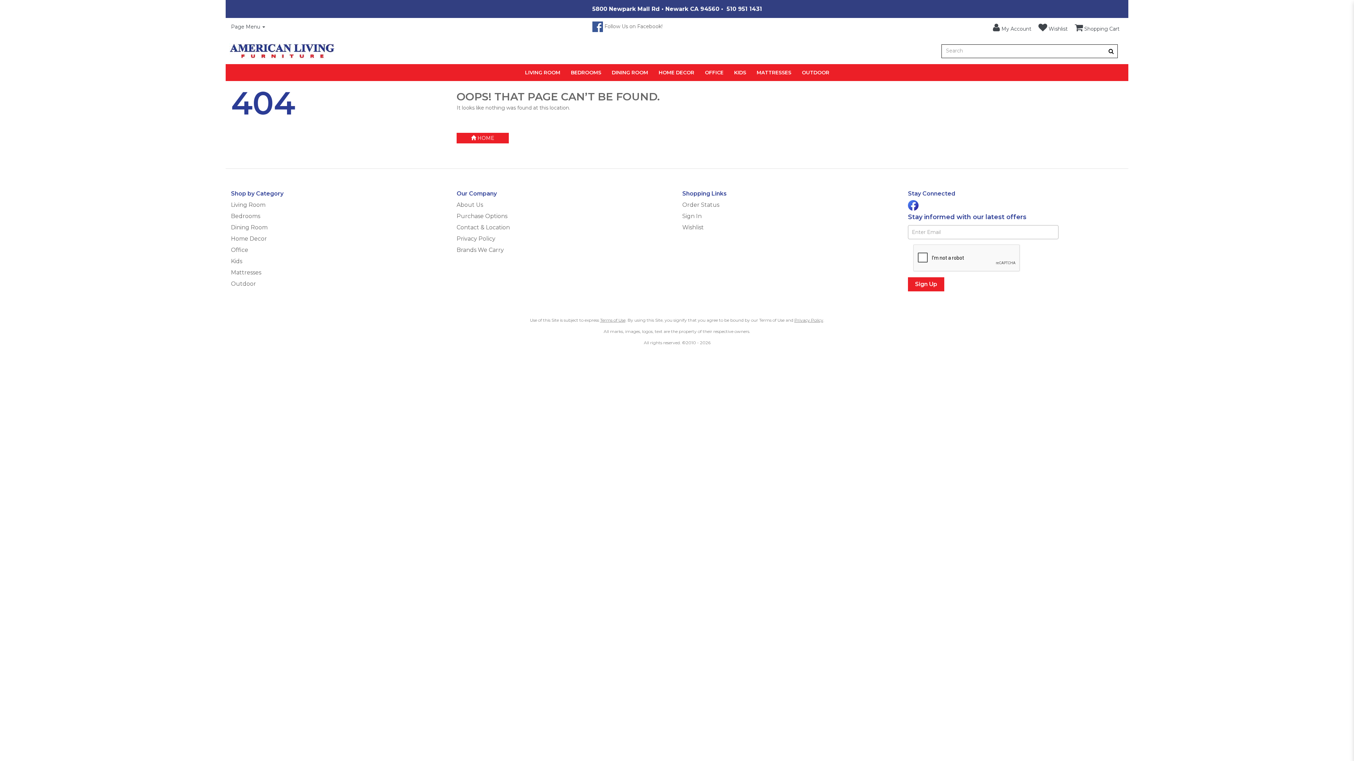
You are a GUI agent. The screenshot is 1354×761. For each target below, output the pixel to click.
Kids (740, 72)
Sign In (692, 216)
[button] (1012, 28)
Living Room (542, 72)
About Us (470, 205)
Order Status (700, 205)
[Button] (1111, 51)
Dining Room (630, 72)
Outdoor (815, 72)
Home (485, 138)
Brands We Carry (480, 250)
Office (714, 72)
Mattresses (774, 72)
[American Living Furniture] (282, 51)
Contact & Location (483, 227)
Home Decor (676, 72)
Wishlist (693, 227)
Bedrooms (586, 72)
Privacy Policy (476, 238)
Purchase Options (482, 216)
